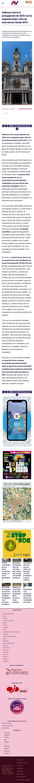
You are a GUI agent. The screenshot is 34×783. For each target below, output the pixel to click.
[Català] (27, 2)
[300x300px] (17, 479)
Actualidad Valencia (25, 109)
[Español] (30, 2)
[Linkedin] (25, 126)
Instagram (7, 735)
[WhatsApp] (3, 746)
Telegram (6, 742)
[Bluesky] (22, 126)
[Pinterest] (31, 126)
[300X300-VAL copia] (17, 544)
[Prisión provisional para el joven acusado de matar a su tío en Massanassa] (6, 560)
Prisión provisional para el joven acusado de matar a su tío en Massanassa (6, 571)
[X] (14, 126)
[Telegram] (17, 126)
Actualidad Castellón (7, 725)
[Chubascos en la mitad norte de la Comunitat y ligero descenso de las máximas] (17, 584)
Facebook (7, 732)
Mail (5, 739)
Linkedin (6, 737)
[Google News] (3, 126)
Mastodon (7, 751)
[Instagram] (9, 126)
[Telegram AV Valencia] (17, 448)
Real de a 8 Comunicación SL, (7, 769)
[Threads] (3, 753)
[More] (17, 129)
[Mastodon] (20, 126)
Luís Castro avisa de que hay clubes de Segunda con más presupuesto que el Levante (27, 571)
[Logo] (15, 3)
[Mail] (3, 740)
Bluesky (6, 748)
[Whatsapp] (6, 126)
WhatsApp (7, 746)
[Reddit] (28, 126)
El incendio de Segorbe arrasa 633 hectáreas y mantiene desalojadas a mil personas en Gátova (6, 595)
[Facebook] (11, 126)
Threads (6, 753)
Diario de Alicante (6, 723)
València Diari (5, 728)
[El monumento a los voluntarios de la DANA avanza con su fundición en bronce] (27, 584)
